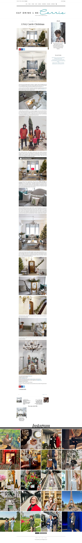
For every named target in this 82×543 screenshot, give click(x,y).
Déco (33, 21)
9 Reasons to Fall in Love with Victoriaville (58, 59)
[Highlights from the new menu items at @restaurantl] (31, 439)
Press (39, 537)
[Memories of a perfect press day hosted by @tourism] (31, 521)
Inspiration (53, 4)
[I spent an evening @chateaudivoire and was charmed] (51, 480)
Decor (36, 4)
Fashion (33, 4)
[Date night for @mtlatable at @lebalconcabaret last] (10, 460)
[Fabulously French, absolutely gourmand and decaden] (51, 521)
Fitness (29, 4)
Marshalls (31, 379)
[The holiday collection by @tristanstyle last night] (51, 439)
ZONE (29, 251)
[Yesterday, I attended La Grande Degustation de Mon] (10, 439)
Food (26, 4)
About (42, 537)
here (42, 86)
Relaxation (48, 4)
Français (45, 537)
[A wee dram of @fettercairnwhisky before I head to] (51, 460)
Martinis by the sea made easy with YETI (58, 63)
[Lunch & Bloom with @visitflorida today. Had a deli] (31, 480)
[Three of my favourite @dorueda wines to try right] (10, 480)
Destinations (44, 4)
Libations (39, 4)
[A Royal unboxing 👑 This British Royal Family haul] (51, 501)
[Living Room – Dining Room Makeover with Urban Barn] (21, 412)
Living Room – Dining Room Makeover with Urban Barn (21, 419)
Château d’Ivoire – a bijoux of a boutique (58, 62)
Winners (34, 379)
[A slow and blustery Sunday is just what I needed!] (10, 501)
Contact (36, 537)
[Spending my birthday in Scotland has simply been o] (31, 460)
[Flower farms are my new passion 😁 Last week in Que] (10, 521)
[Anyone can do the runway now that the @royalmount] (31, 501)
